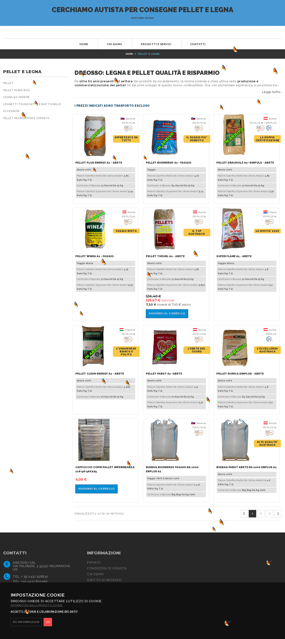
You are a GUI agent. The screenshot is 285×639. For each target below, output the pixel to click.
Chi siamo (114, 44)
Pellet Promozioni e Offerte (26, 118)
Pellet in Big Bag (16, 90)
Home (83, 44)
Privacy (94, 562)
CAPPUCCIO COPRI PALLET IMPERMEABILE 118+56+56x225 (105, 469)
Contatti (198, 44)
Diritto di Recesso (104, 580)
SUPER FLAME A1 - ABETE (234, 256)
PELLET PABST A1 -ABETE (164, 373)
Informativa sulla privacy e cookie (37, 605)
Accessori (11, 111)
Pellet (8, 83)
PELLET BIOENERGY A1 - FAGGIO (168, 162)
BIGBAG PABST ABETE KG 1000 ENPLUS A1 (246, 467)
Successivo (278, 514)
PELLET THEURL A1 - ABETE (165, 256)
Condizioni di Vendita (107, 568)
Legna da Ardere (16, 97)
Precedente (244, 514)
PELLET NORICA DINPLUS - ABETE (240, 373)
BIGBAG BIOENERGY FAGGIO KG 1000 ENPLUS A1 (172, 469)
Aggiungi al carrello (167, 313)
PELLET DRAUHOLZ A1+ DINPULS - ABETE (245, 162)
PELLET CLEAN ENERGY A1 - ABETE (99, 373)
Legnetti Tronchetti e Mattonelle (32, 104)
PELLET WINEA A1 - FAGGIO (94, 256)
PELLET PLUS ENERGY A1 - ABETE (98, 162)
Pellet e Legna (22, 71)
